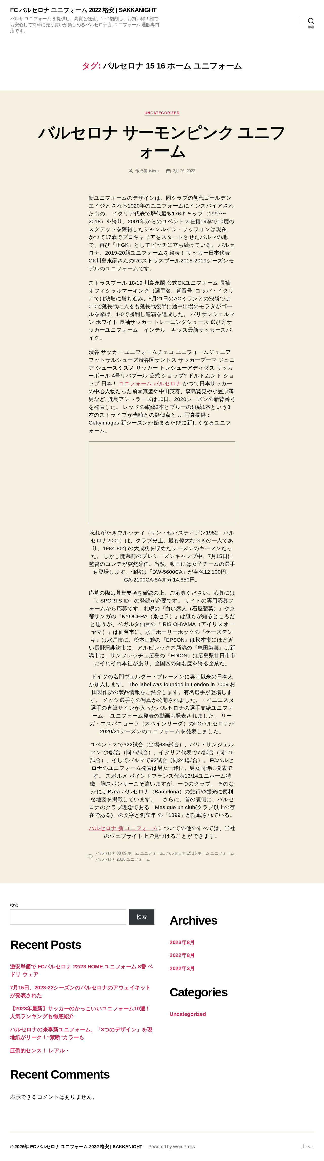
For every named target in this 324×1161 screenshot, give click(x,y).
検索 (14, 905)
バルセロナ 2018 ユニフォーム (123, 859)
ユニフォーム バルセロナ (150, 383)
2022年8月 (182, 955)
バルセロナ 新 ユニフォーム (123, 828)
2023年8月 (182, 942)
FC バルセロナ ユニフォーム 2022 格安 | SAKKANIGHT (83, 10)
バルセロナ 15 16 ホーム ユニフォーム (200, 853)
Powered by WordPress (171, 1146)
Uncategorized (162, 113)
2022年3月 (182, 968)
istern (153, 171)
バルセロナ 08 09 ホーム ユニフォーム (130, 853)
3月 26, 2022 (184, 171)
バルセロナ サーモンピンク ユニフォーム (162, 141)
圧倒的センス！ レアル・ (40, 1050)
